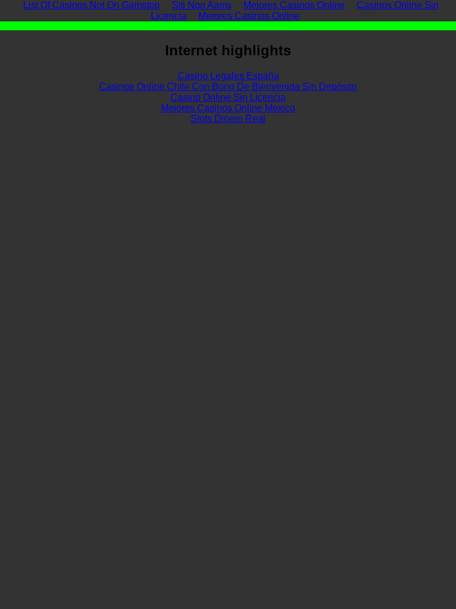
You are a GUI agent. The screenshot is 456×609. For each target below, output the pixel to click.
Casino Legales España (228, 76)
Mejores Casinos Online (249, 16)
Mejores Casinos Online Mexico (228, 108)
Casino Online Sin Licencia (228, 97)
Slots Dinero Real (228, 119)
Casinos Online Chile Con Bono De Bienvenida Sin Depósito (228, 86)
